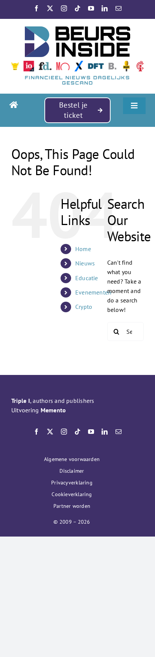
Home (83, 249)
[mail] (118, 8)
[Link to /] (24, 105)
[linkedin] (105, 8)
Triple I (20, 400)
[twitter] (50, 8)
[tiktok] (77, 8)
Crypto (83, 306)
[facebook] (36, 8)
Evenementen (93, 292)
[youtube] (91, 8)
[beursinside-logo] (77, 29)
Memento (53, 410)
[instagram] (64, 8)
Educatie (86, 278)
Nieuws (85, 263)
